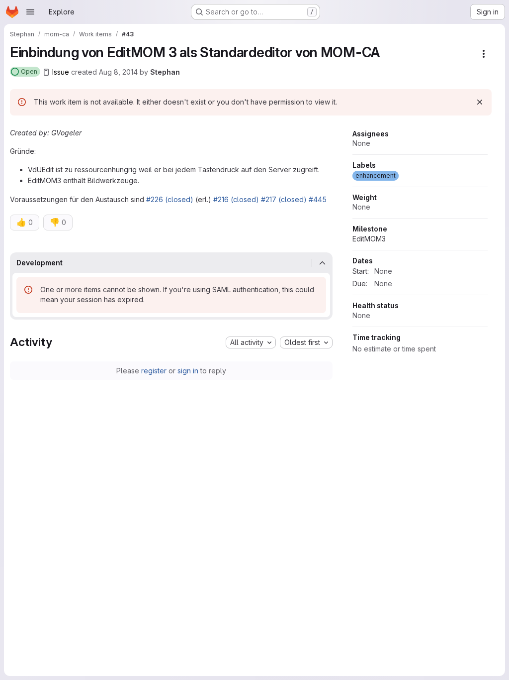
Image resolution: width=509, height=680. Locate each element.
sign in (187, 370)
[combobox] (251, 342)
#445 (318, 199)
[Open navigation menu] (30, 12)
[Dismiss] (480, 102)
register (154, 370)
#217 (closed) (284, 199)
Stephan (165, 72)
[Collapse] (322, 263)
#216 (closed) (236, 199)
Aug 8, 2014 (118, 72)
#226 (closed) (169, 199)
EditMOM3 (369, 238)
